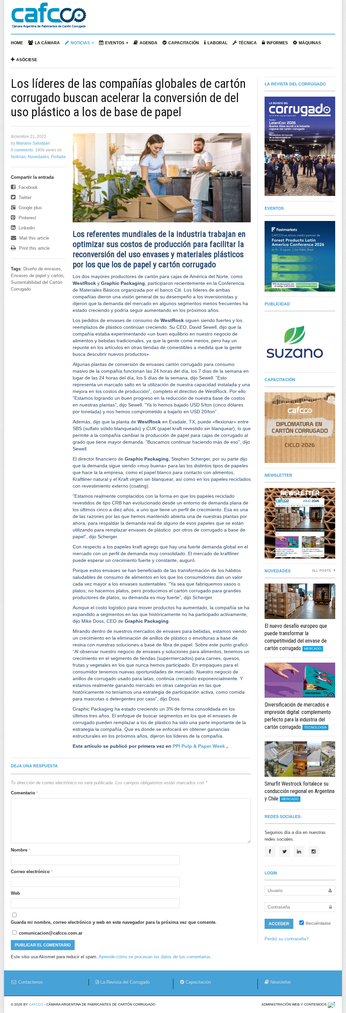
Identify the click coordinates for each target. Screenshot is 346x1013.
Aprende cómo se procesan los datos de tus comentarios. (155, 956)
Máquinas (310, 43)
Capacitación (183, 43)
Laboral (217, 43)
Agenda (148, 43)
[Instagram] (313, 851)
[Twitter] (284, 851)
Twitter (24, 197)
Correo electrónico (32, 871)
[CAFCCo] (48, 18)
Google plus (29, 207)
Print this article (34, 248)
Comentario (24, 792)
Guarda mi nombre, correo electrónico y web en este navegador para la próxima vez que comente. (114, 922)
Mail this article (33, 238)
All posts (322, 570)
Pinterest (26, 217)
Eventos (114, 43)
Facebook (27, 187)
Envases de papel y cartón (37, 275)
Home (17, 43)
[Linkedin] (299, 851)
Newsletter (280, 982)
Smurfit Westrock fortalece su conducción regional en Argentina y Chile (300, 791)
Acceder (279, 923)
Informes (277, 43)
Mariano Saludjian (33, 143)
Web (15, 893)
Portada (58, 156)
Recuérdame (318, 923)
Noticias (80, 43)
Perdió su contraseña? (286, 938)
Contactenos (30, 982)
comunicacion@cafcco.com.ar (50, 933)
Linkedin (26, 227)
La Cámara (47, 43)
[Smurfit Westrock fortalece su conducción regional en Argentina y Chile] (300, 759)
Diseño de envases (42, 268)
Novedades (38, 156)
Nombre (20, 850)
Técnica (248, 43)
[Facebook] (270, 851)
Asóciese (26, 59)
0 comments (22, 150)
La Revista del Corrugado (124, 982)
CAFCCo (36, 1004)
